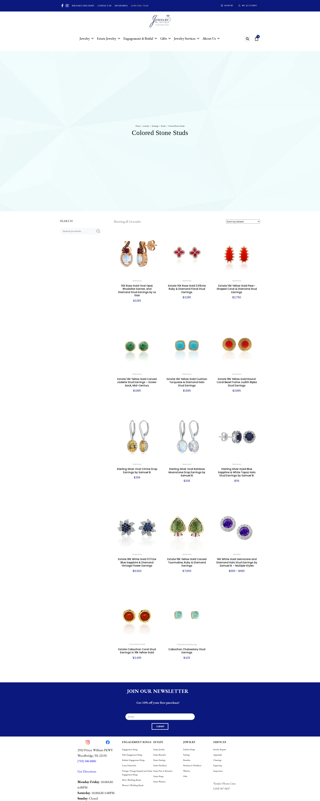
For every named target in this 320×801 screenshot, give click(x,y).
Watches (186, 771)
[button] (247, 38)
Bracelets (186, 760)
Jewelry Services (185, 38)
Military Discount (83, 5)
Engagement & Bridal (138, 38)
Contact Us (105, 5)
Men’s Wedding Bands (131, 780)
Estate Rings (158, 776)
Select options (236, 592)
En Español (121, 5)
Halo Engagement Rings (132, 754)
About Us (209, 38)
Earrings (155, 126)
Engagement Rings (130, 749)
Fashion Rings (189, 749)
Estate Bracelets (159, 754)
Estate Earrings (159, 760)
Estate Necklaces (160, 765)
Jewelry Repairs (219, 749)
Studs (163, 126)
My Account (249, 5)
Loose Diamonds (129, 765)
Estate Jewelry (106, 38)
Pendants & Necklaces (192, 765)
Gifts (163, 38)
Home (138, 126)
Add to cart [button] (137, 321)
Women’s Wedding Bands (133, 785)
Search (98, 231)
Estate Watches (159, 781)
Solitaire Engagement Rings (133, 760)
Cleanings (217, 760)
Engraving (217, 765)
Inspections (218, 771)
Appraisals (217, 754)
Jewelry (85, 38)
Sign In (228, 5)
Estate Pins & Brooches (162, 771)
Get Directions (87, 771)
